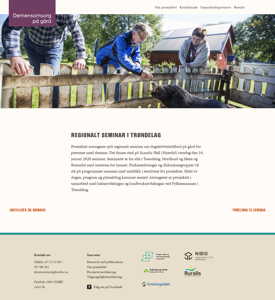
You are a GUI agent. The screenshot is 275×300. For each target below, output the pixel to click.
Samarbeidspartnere (216, 7)
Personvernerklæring (101, 272)
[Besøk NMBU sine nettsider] (156, 257)
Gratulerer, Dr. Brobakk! (28, 210)
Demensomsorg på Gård (32, 13)
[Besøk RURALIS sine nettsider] (199, 272)
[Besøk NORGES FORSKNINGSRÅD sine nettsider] (156, 284)
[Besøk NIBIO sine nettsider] (199, 256)
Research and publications (105, 262)
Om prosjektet (166, 7)
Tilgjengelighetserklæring (104, 277)
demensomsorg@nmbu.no (51, 272)
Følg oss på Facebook (108, 287)
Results (239, 7)
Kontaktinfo (189, 7)
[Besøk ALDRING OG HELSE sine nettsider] (156, 271)
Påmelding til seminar (249, 210)
